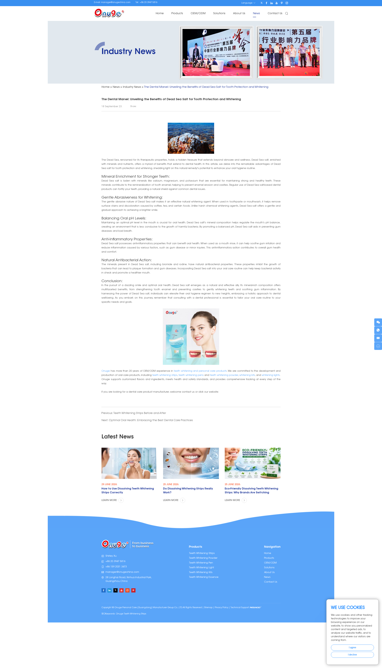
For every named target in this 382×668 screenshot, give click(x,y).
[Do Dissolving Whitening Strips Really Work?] (191, 463)
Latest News (117, 437)
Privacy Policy (221, 608)
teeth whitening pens (191, 375)
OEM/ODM (198, 13)
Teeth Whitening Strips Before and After (139, 413)
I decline (352, 654)
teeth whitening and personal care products (200, 371)
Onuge (106, 371)
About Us (239, 13)
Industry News (132, 87)
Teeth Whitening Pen (201, 563)
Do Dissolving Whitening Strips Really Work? (188, 491)
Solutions (219, 13)
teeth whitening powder (224, 375)
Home (160, 13)
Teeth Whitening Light (201, 567)
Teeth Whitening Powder (203, 558)
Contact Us (275, 13)
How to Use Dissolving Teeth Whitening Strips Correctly (127, 491)
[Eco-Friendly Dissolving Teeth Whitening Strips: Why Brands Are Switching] (253, 463)
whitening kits (247, 375)
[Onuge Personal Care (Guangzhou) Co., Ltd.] (109, 12)
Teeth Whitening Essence (203, 577)
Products (177, 13)
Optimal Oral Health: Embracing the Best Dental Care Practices (151, 420)
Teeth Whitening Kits (200, 572)
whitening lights (271, 375)
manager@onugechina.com (115, 2)
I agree (352, 647)
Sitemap (208, 608)
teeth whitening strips (164, 375)
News (256, 13)
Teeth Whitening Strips (202, 553)
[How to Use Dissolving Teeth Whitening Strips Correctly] (129, 463)
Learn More (109, 500)
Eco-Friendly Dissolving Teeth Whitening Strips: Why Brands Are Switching (251, 491)
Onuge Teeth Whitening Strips (131, 614)
